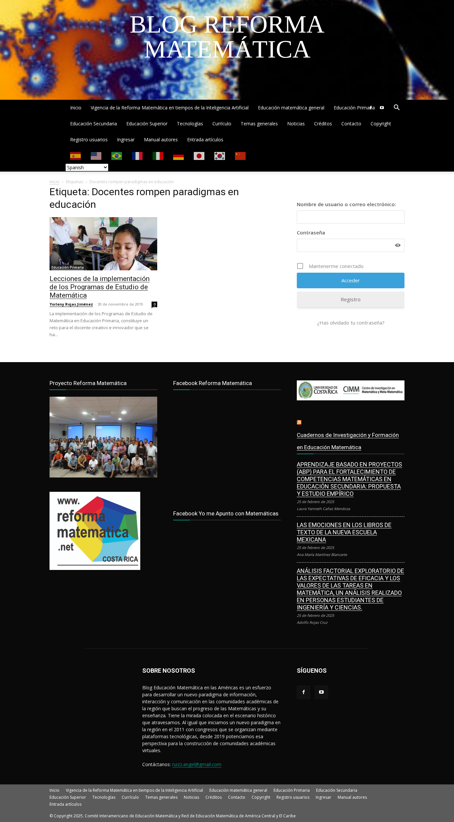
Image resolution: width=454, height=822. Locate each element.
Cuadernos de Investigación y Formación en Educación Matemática (348, 441)
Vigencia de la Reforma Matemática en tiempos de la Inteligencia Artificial (170, 107)
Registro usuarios (89, 139)
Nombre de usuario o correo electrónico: (346, 204)
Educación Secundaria (93, 123)
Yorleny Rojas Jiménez (71, 304)
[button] (396, 108)
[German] (179, 155)
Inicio (75, 107)
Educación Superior (147, 123)
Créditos (323, 123)
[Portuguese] (117, 155)
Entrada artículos (205, 139)
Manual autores (161, 139)
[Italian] (158, 155)
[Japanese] (199, 155)
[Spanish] (75, 155)
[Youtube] (382, 108)
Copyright (381, 123)
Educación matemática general (291, 107)
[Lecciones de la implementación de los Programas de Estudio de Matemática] (103, 243)
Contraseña (311, 232)
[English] (96, 155)
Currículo (221, 123)
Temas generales (259, 123)
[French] (137, 155)
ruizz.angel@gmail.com (196, 764)
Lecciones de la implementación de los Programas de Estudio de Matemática (100, 287)
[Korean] (220, 155)
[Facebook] (371, 108)
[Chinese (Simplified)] (240, 155)
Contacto (351, 123)
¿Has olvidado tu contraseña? (351, 322)
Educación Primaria (354, 107)
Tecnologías (190, 123)
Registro (351, 299)
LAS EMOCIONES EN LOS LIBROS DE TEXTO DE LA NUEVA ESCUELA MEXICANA (344, 532)
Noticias (296, 123)
